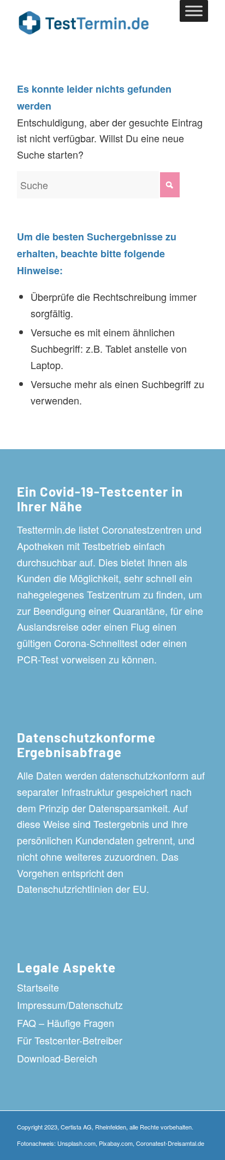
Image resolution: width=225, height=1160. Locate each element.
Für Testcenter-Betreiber (69, 1040)
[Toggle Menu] (194, 10)
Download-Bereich (57, 1058)
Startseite (38, 987)
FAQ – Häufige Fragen (65, 1023)
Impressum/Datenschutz (70, 1005)
